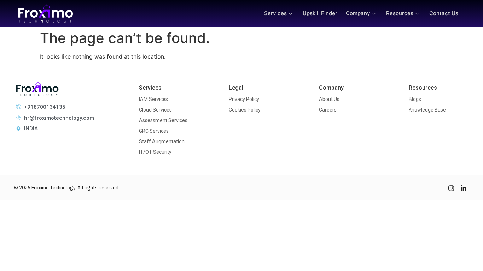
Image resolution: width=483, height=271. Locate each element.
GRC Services (154, 131)
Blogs (415, 99)
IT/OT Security (155, 152)
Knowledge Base (427, 110)
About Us (329, 99)
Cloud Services (155, 110)
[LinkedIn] (463, 187)
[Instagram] (451, 187)
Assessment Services (163, 120)
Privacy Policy (244, 99)
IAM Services (153, 99)
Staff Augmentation (162, 141)
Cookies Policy (245, 110)
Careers (328, 110)
